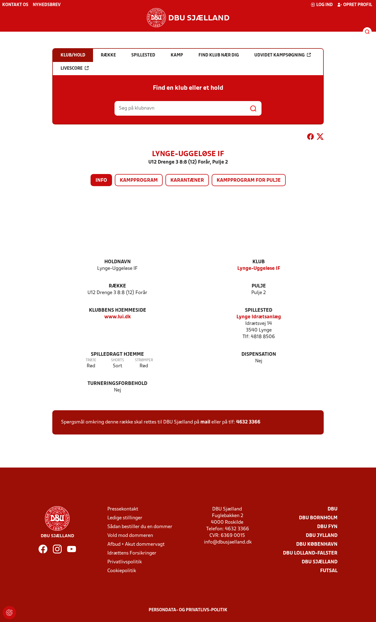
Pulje (259, 286)
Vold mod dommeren (130, 535)
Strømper (144, 360)
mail (205, 422)
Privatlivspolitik (124, 562)
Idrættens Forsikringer (131, 553)
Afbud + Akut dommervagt (136, 544)
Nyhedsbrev (47, 5)
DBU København (316, 544)
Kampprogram (139, 180)
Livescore (72, 68)
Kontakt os (15, 5)
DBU (332, 509)
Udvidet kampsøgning (279, 55)
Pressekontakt (122, 509)
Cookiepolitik (121, 571)
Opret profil (357, 5)
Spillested (258, 310)
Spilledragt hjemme (117, 354)
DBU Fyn (327, 527)
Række (117, 286)
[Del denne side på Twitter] (320, 137)
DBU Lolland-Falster (310, 553)
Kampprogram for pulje (249, 180)
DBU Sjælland (319, 562)
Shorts (117, 360)
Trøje (91, 360)
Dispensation (258, 354)
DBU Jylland (321, 535)
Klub (258, 262)
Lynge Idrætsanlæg (258, 317)
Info (101, 180)
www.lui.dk (117, 317)
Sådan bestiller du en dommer (139, 527)
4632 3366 (248, 422)
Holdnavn (117, 262)
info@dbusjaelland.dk (228, 542)
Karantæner (187, 180)
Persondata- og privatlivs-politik (188, 610)
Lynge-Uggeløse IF (258, 268)
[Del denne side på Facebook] (310, 137)
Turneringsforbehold (117, 383)
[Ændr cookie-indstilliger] (9, 612)
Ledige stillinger (124, 518)
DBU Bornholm (318, 518)
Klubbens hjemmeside (117, 310)
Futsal (328, 571)
